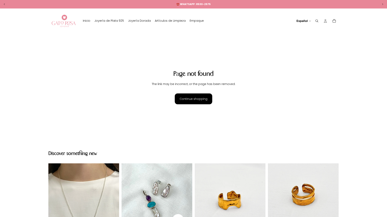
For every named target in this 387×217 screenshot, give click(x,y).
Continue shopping (193, 99)
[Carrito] (334, 20)
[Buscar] (316, 20)
